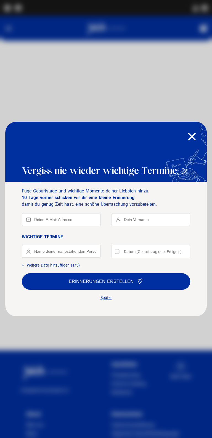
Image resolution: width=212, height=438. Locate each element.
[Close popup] (192, 137)
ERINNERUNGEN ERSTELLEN (101, 281)
